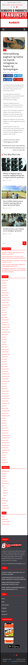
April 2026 (4, 290)
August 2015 (5, 462)
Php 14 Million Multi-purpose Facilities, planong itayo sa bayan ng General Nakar (13, 203)
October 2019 (5, 413)
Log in (3, 516)
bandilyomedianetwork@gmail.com (16, 563)
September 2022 (6, 381)
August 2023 (5, 356)
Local (4, 488)
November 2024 (6, 327)
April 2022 (4, 386)
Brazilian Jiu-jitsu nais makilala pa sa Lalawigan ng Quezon (13, 230)
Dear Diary (4, 473)
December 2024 (5, 324)
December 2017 (5, 442)
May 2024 (4, 342)
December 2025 (5, 297)
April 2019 (4, 425)
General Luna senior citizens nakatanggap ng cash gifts (11, 141)
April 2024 (4, 344)
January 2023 (5, 371)
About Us (4, 611)
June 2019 (4, 420)
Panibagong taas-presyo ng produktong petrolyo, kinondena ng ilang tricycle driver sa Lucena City (13, 148)
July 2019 (4, 418)
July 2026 (4, 283)
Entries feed (5, 519)
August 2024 (5, 334)
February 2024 (5, 349)
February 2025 (5, 320)
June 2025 (4, 312)
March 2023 (5, 366)
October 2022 (5, 379)
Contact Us (4, 614)
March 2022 (5, 388)
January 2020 (5, 408)
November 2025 (6, 300)
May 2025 (4, 315)
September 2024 (6, 332)
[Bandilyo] (14, 9)
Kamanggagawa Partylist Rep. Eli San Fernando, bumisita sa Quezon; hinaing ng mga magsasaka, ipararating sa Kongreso (14, 270)
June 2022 (4, 383)
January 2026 (5, 295)
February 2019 (5, 430)
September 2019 (6, 415)
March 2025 (5, 317)
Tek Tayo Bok (5, 505)
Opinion (4, 498)
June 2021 (4, 406)
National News (5, 483)
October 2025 (5, 302)
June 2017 (4, 457)
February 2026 (5, 292)
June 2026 (4, 285)
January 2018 (5, 440)
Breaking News (5, 471)
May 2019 (4, 423)
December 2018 (5, 435)
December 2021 (5, 396)
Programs (4, 608)
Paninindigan (5, 500)
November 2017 (6, 445)
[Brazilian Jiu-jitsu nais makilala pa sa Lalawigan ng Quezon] (14, 214)
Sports (4, 495)
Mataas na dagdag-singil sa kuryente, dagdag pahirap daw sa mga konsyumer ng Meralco (13, 175)
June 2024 (4, 339)
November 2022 (6, 376)
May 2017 (4, 460)
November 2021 (6, 398)
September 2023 (6, 354)
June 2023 (4, 359)
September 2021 (6, 403)
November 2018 (6, 438)
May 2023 (4, 361)
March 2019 (5, 428)
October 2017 (5, 447)
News (5, 50)
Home (3, 598)
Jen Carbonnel (15, 72)
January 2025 (5, 322)
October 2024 (5, 329)
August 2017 (5, 452)
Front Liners (5, 481)
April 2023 (4, 364)
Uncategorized (5, 508)
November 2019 (6, 410)
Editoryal (4, 476)
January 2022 (5, 393)
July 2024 (4, 337)
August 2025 (5, 307)
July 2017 (4, 455)
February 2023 (5, 369)
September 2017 (6, 450)
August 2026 (5, 280)
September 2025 (6, 305)
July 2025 (4, 310)
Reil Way (4, 503)
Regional (5, 493)
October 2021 (5, 401)
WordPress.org (5, 524)
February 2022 (5, 391)
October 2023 (5, 351)
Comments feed (6, 521)
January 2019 (5, 433)
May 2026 (4, 288)
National (5, 490)
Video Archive (5, 605)
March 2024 (5, 347)
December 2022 (5, 374)
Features (4, 478)
